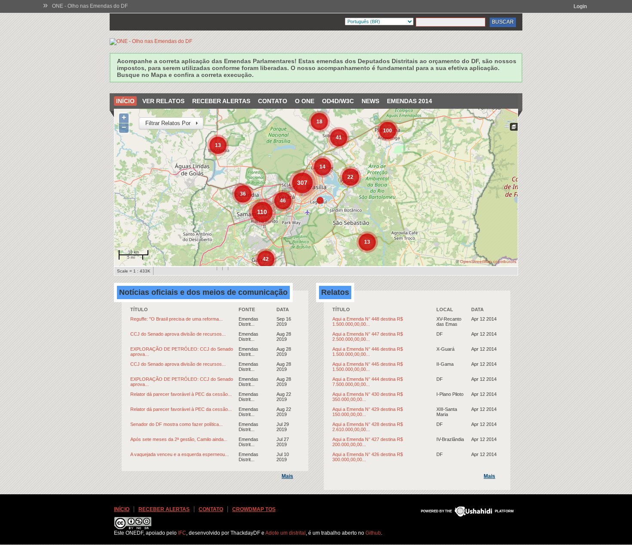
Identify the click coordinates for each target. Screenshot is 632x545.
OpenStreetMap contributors (488, 261)
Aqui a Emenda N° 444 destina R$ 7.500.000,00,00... (367, 382)
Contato (272, 101)
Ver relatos (163, 101)
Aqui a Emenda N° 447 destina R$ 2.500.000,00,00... (367, 336)
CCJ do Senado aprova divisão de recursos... (178, 334)
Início (125, 101)
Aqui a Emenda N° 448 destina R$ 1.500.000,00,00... (367, 321)
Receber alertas (221, 101)
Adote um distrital (285, 533)
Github (373, 533)
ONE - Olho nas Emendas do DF (90, 6)
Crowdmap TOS (254, 509)
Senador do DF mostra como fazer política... (176, 424)
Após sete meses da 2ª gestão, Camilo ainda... (178, 439)
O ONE (304, 101)
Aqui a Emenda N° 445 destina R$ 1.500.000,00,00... (367, 366)
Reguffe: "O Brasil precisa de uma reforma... (176, 318)
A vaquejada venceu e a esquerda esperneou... (179, 454)
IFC (182, 533)
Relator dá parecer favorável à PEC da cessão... (181, 394)
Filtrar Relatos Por (164, 123)
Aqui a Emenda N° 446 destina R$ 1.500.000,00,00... (367, 351)
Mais (287, 476)
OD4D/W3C (338, 101)
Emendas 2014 (409, 101)
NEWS (370, 101)
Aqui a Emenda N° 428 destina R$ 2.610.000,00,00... (367, 427)
